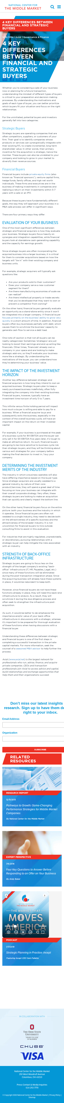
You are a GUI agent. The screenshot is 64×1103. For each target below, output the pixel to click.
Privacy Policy (54, 1095)
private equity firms (39, 174)
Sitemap (32, 1097)
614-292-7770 (32, 1087)
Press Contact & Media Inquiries (32, 1084)
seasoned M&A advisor (28, 648)
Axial (19, 37)
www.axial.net (16, 659)
